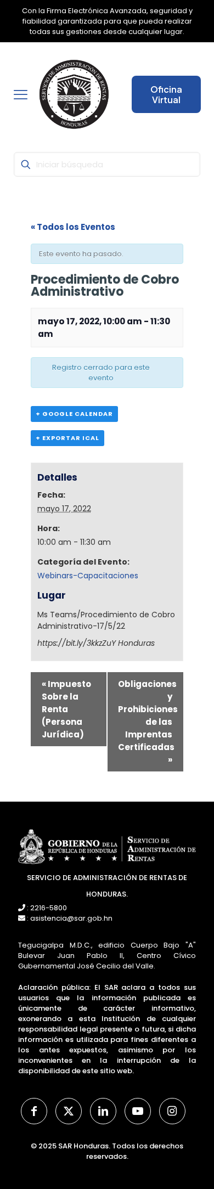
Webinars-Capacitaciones (87, 575)
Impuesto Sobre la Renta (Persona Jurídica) (66, 709)
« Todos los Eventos (73, 227)
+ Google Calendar (74, 413)
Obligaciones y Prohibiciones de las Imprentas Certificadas (148, 721)
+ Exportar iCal (67, 437)
